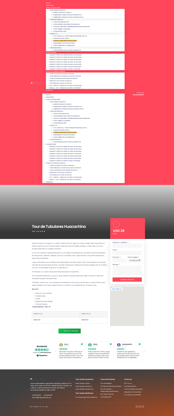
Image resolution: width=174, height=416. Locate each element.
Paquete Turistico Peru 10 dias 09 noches (65, 67)
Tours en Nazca (55, 48)
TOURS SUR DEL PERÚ (53, 8)
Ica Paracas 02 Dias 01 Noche (61, 83)
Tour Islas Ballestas (61, 22)
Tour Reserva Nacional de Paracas (66, 24)
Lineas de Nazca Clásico (62, 12)
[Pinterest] (143, 406)
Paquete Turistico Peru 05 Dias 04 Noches (66, 55)
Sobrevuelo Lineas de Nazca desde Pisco (68, 17)
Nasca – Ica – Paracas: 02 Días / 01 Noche (65, 88)
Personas (116, 257)
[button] (83, 92)
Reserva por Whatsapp (70, 331)
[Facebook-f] (137, 406)
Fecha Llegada (133, 257)
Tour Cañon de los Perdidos (64, 45)
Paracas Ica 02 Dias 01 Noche (61, 81)
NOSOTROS (50, 97)
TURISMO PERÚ (51, 52)
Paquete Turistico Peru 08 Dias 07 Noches (65, 62)
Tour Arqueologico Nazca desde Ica (67, 50)
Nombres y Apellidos (120, 242)
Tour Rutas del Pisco (61, 38)
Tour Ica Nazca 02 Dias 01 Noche (62, 74)
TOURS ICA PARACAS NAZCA (55, 71)
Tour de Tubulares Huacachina (65, 41)
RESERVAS (49, 90)
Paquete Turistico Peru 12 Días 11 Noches (65, 161)
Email (115, 250)
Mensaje (116, 264)
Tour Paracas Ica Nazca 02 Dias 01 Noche (65, 76)
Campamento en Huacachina (64, 43)
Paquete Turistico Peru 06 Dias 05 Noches (65, 57)
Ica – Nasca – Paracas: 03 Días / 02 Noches (66, 85)
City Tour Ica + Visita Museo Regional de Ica (70, 36)
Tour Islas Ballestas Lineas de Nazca (63, 78)
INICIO (48, 95)
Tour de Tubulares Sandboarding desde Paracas (71, 26)
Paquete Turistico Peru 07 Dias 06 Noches (65, 59)
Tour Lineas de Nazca (58, 10)
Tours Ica (53, 34)
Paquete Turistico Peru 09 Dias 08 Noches (65, 64)
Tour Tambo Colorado (61, 29)
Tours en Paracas (56, 19)
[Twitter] (140, 406)
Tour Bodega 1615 (59, 31)
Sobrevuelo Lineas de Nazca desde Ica (67, 15)
